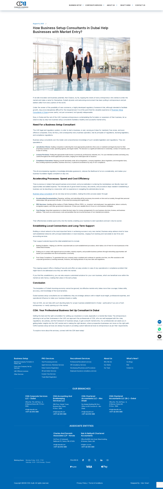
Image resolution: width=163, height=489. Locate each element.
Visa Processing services (49, 362)
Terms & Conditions (96, 483)
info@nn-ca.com (86, 444)
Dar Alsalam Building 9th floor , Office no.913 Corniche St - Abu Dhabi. (91, 406)
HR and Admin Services (49, 371)
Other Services (18, 374)
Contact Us (140, 5)
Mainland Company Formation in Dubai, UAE (24, 362)
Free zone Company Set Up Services (23, 367)
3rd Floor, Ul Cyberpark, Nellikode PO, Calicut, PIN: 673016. (64, 440)
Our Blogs (129, 362)
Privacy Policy (82, 483)
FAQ (127, 365)
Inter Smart (145, 483)
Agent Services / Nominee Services (53, 365)
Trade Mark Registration (49, 377)
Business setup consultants (42, 194)
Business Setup (75, 5)
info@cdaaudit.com (31, 409)
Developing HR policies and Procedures (82, 368)
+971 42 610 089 (32, 412)
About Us (111, 5)
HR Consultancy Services (78, 365)
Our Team (107, 368)
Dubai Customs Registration (50, 368)
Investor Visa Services (49, 374)
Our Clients (107, 365)
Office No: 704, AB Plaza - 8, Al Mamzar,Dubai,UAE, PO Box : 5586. (35, 404)
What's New (125, 5)
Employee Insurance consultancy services (83, 371)
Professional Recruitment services (80, 362)
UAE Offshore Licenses (21, 371)
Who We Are (108, 362)
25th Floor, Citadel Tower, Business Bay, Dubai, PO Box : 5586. (61, 406)
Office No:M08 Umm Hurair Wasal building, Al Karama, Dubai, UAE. (94, 440)
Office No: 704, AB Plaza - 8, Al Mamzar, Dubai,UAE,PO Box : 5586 (118, 404)
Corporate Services (93, 5)
